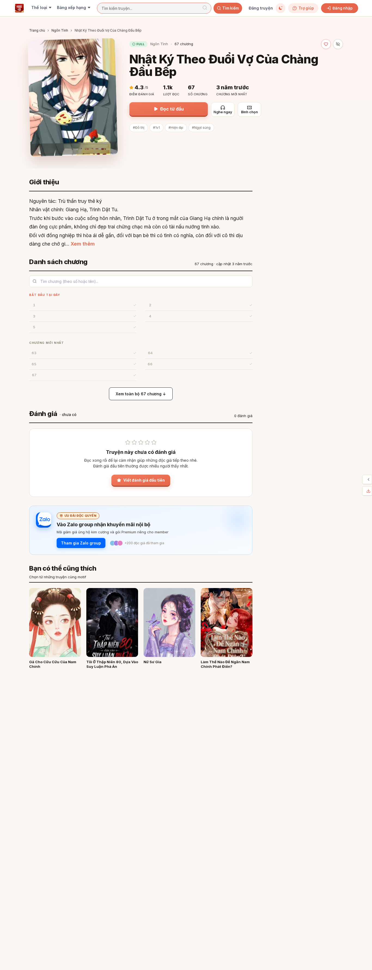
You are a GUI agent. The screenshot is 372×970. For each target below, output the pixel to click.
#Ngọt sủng (201, 128)
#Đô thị (138, 128)
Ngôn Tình (59, 30)
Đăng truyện (261, 8)
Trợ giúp (306, 8)
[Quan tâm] (326, 44)
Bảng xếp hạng (71, 7)
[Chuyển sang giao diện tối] (280, 8)
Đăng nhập (343, 8)
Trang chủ (37, 30)
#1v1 (156, 128)
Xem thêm (83, 244)
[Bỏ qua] (338, 44)
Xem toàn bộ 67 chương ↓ (141, 393)
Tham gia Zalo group (81, 543)
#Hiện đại (176, 128)
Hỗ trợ (363, 479)
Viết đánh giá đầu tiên (144, 480)
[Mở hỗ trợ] (368, 479)
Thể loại (39, 7)
